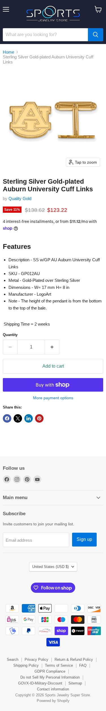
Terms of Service (59, 665)
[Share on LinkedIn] (28, 418)
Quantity (10, 335)
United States (50, 567)
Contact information (53, 689)
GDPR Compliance (49, 671)
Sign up (84, 539)
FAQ (82, 665)
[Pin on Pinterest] (39, 418)
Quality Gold (19, 198)
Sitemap (75, 683)
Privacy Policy (36, 659)
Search (12, 659)
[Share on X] (18, 418)
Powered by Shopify (53, 701)
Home (8, 52)
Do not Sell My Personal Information (50, 677)
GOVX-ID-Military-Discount (40, 683)
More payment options (53, 398)
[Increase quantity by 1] (52, 347)
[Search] (95, 34)
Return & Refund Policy (74, 659)
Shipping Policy (26, 665)
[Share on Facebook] (7, 418)
